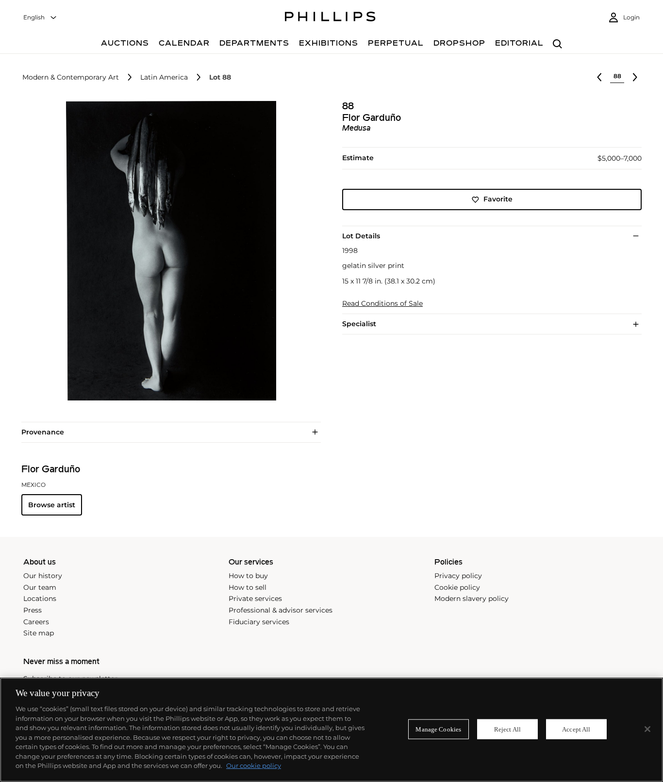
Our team (39, 587)
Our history (42, 575)
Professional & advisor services (280, 610)
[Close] (647, 729)
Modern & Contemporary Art (70, 77)
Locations (39, 598)
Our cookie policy (253, 765)
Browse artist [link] (51, 504)
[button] (168, 250)
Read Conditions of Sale (382, 304)
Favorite (498, 199)
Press (32, 610)
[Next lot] (635, 77)
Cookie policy (457, 587)
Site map (38, 633)
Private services (255, 598)
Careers (36, 621)
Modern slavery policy (471, 598)
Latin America (164, 77)
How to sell (247, 587)
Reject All (507, 728)
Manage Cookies (438, 728)
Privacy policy (458, 575)
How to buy (248, 575)
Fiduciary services (259, 621)
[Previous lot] (599, 77)
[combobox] (40, 18)
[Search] (557, 44)
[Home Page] (330, 18)
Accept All (576, 728)
